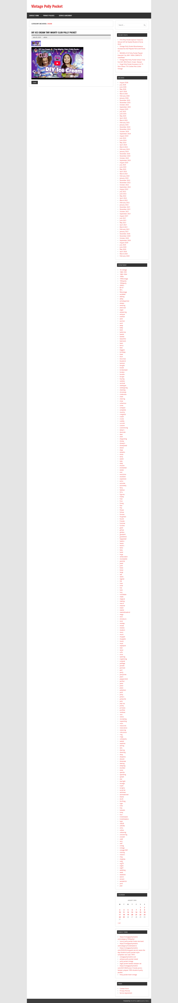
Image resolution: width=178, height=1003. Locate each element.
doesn (122, 448)
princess (122, 708)
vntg (121, 861)
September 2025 (125, 107)
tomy (121, 812)
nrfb (121, 652)
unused (122, 837)
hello (121, 548)
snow (121, 770)
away (121, 325)
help (121, 550)
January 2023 (124, 178)
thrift (121, 799)
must (121, 643)
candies (122, 381)
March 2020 (124, 254)
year (121, 886)
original (122, 661)
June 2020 (123, 247)
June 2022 (123, 194)
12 (128, 912)
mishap (122, 623)
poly (121, 701)
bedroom (123, 341)
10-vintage (123, 270)
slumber (122, 768)
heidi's (122, 545)
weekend (123, 875)
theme (122, 797)
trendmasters (124, 819)
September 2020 (125, 240)
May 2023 (123, 169)
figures (122, 494)
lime (121, 583)
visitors (122, 855)
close (121, 401)
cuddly (122, 421)
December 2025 (125, 100)
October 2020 (124, 238)
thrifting (122, 801)
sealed (122, 741)
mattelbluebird (125, 612)
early (121, 457)
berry (121, 345)
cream (34, 82)
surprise (122, 790)
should (122, 759)
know (121, 570)
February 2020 (125, 256)
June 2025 (123, 114)
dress (121, 454)
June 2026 (123, 87)
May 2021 (123, 223)
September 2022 (125, 187)
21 (136, 915)
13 (132, 912)
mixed (122, 626)
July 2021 (123, 218)
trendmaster (124, 817)
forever (122, 514)
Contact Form (34, 16)
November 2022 (125, 183)
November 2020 (125, 236)
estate (122, 470)
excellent (123, 477)
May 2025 (123, 116)
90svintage (123, 292)
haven (122, 543)
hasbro (122, 541)
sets (121, 748)
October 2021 (124, 211)
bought (122, 365)
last (121, 574)
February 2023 (125, 176)
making (122, 601)
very (121, 841)
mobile (122, 628)
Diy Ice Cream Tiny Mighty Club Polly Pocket (53, 32)
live (121, 588)
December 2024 (125, 127)
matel (121, 608)
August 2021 (124, 216)
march (122, 603)
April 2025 (123, 118)
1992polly (123, 281)
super (122, 786)
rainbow (122, 712)
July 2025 (123, 111)
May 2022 (123, 196)
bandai (122, 336)
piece (121, 686)
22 (140, 915)
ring (121, 734)
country (122, 412)
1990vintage (124, 279)
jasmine (122, 561)
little (121, 585)
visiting (122, 852)
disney (122, 441)
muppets (123, 639)
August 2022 (124, 189)
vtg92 (121, 866)
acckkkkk (122, 294)
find (121, 499)
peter (121, 683)
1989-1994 (123, 274)
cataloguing (124, 388)
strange (122, 783)
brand (122, 368)
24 (120, 917)
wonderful (123, 881)
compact (122, 408)
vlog (121, 857)
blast (121, 354)
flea (121, 505)
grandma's (123, 537)
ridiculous (123, 732)
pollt (121, 692)
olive (121, 654)
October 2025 (124, 105)
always (122, 303)
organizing (123, 659)
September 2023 (125, 160)
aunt (121, 323)
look (121, 590)
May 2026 (123, 89)
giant (121, 528)
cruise (122, 419)
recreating (123, 719)
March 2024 (124, 147)
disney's (122, 443)
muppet (122, 637)
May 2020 (123, 249)
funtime (122, 523)
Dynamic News (144, 1001)
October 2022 (124, 185)
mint (121, 621)
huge (121, 554)
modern (122, 630)
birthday (123, 352)
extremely (123, 485)
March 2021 (124, 227)
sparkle (122, 772)
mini (121, 617)
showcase (123, 761)
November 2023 (125, 156)
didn (121, 437)
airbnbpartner (124, 301)
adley (121, 299)
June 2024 (123, 140)
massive (122, 606)
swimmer (123, 792)
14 (136, 912)
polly (121, 694)
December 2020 (125, 234)
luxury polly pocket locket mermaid (132, 941)
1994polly (123, 283)
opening (122, 657)
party (121, 672)
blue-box (123, 359)
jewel (121, 563)
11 (124, 912)
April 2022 (123, 198)
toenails (122, 810)
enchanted (123, 468)
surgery (122, 788)
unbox (122, 830)
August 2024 (124, 136)
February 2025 (125, 122)
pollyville (123, 699)
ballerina (123, 332)
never (121, 650)
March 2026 (124, 94)
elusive (122, 465)
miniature (123, 619)
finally (122, 497)
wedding (123, 870)
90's (121, 290)
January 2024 (124, 151)
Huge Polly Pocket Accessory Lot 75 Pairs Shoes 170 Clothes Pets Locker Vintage (130, 66)
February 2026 (125, 96)
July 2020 (123, 245)
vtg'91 (122, 863)
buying (122, 379)
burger (122, 377)
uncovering (123, 835)
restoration (123, 728)
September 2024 (125, 134)
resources (123, 726)
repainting (123, 721)
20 (132, 915)
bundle (122, 374)
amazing (122, 305)
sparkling (123, 774)
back (121, 330)
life (121, 581)
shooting (123, 752)
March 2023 (124, 174)
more (121, 632)
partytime (123, 674)
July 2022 (123, 191)
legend (122, 579)
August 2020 (124, 243)
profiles (122, 710)
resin (121, 723)
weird (122, 877)
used (121, 839)
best (121, 348)
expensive (123, 479)
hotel (121, 552)
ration (122, 717)
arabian (122, 316)
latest (121, 577)
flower (122, 510)
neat (121, 648)
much (121, 634)
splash (122, 777)
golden (122, 532)
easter (122, 459)
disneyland (123, 445)
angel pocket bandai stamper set (130, 963)
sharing (122, 750)
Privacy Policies (48, 16)
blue (121, 356)
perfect (122, 681)
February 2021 (125, 229)
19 (128, 915)
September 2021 (125, 214)
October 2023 (124, 158)
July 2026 (123, 85)
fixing (122, 503)
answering (123, 312)
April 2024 (123, 145)
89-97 (122, 288)
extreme (122, 483)
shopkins (123, 757)
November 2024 (125, 129)
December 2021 (125, 207)
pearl (121, 677)
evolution (123, 474)
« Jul (119, 923)
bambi (122, 334)
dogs (121, 450)
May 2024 (123, 142)
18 (124, 915)
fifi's (121, 492)
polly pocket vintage (126, 961)
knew (121, 568)
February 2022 (125, 203)
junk (121, 565)
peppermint (124, 679)
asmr (121, 319)
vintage (122, 848)
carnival (122, 383)
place (121, 688)
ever (121, 472)
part (121, 670)
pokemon (123, 690)
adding (122, 296)
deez (121, 434)
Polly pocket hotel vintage (128, 975)
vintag (122, 846)
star (121, 779)
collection (123, 403)
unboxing (123, 832)
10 (120, 912)
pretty (122, 706)
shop (121, 754)
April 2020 (123, 251)
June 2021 (123, 220)
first (121, 501)
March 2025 (124, 120)
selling (122, 746)
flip (121, 508)
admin (45, 37)
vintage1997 (124, 850)
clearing (122, 399)
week (121, 872)
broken (122, 372)
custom (122, 425)
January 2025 (124, 125)
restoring (123, 730)
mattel (122, 610)
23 (144, 915)
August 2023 (124, 163)
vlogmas (122, 859)
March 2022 (124, 200)
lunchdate (123, 594)
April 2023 (123, 171)
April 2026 (123, 91)
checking (122, 390)
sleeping (122, 766)
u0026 (122, 823)
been (121, 343)
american (123, 308)
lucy (121, 592)
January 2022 (124, 205)
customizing (124, 428)
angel (121, 310)
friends (122, 521)
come (121, 405)
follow (122, 512)
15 (140, 912)
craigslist (123, 414)
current (122, 423)
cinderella (123, 394)
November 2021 (125, 209)
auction (122, 321)
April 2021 (123, 225)
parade (122, 666)
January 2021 (124, 231)
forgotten (123, 517)
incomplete (123, 559)
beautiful (123, 339)
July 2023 (123, 165)
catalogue (123, 385)
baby (121, 328)
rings (121, 737)
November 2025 (125, 102)
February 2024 (125, 149)
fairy (121, 488)
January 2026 (124, 98)
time (121, 806)
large (121, 572)
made (121, 597)
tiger (121, 803)
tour (121, 814)
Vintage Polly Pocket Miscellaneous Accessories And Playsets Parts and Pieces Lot (131, 49)
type (121, 821)
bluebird (123, 361)
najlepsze (123, 646)
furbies (122, 525)
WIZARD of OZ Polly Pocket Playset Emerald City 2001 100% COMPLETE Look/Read (130, 55)
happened (123, 539)
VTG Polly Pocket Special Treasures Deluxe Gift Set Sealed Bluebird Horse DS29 (130, 42)
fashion (122, 490)
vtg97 (121, 868)
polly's (122, 697)
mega (121, 614)
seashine (122, 743)
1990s (122, 276)
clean (121, 397)
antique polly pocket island (129, 959)
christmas (123, 392)
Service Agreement (65, 16)
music (122, 641)
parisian (122, 668)
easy (121, 461)
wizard (122, 879)
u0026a (122, 826)
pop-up (122, 703)
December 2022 (125, 180)
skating (122, 763)
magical (122, 599)
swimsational (124, 794)
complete (123, 410)
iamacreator (124, 557)
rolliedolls (123, 739)
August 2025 (124, 109)
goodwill (123, 534)
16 (144, 912)
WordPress (134, 1001)
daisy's (122, 430)
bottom (122, 363)
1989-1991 (123, 272)
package (122, 663)
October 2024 (124, 131)
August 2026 (124, 82)
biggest (122, 350)
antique (122, 314)
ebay (121, 463)
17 (120, 915)
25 (124, 917)
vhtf (121, 843)
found (122, 519)
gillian (122, 530)
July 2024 (123, 138)
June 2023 (123, 167)
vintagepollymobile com (128, 957)
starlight (122, 781)
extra (121, 481)
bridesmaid (123, 370)
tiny (121, 808)
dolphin (122, 452)
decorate (123, 432)
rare (121, 714)
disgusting (123, 439)
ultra (121, 828)
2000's (122, 285)
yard (121, 883)
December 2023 (125, 154)
